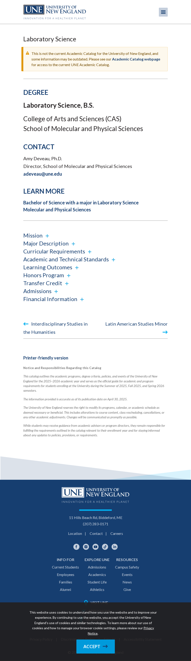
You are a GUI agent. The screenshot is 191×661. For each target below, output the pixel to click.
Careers (116, 533)
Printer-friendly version (45, 357)
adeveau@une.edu (42, 174)
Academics (97, 574)
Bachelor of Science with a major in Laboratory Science (81, 202)
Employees (65, 574)
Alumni (65, 589)
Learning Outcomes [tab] (48, 267)
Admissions (97, 567)
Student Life (97, 582)
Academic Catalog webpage (136, 59)
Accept (91, 646)
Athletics (97, 589)
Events (127, 574)
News (127, 582)
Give (127, 589)
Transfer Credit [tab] (43, 283)
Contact (96, 533)
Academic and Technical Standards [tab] (66, 259)
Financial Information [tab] (50, 298)
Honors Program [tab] (44, 275)
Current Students (65, 567)
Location (75, 533)
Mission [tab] (33, 235)
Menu (163, 12)
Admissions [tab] (38, 291)
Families (65, 582)
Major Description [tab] (46, 243)
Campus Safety (127, 567)
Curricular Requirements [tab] (54, 251)
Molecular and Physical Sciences (57, 209)
